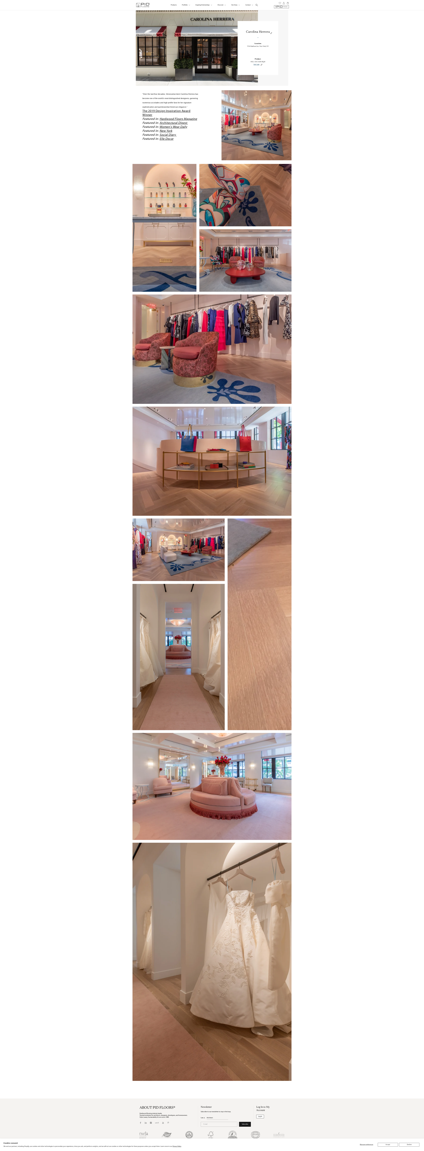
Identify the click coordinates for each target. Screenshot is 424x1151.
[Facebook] (140, 1123)
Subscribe (245, 1124)
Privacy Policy (177, 1146)
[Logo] (143, 5)
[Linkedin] (146, 1123)
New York (166, 131)
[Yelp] (157, 1123)
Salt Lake (256, 64)
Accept (388, 1144)
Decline (409, 1144)
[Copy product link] (261, 65)
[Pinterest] (168, 1123)
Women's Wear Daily (173, 127)
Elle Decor (166, 139)
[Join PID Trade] (281, 6)
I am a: (203, 1118)
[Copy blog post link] (271, 33)
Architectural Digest (173, 123)
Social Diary (168, 135)
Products (174, 5)
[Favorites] (280, 3)
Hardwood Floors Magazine (178, 119)
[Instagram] (151, 1123)
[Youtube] (163, 1123)
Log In (260, 1116)
